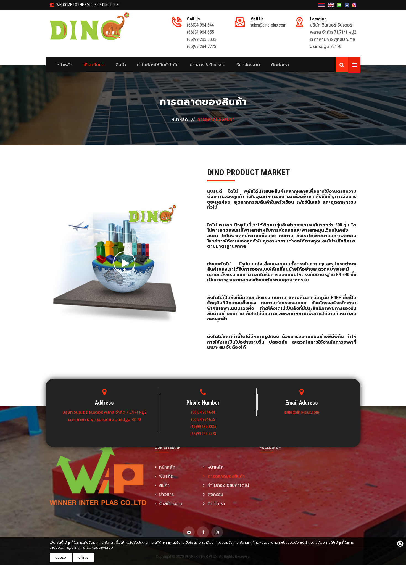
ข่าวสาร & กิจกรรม (207, 64)
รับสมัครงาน (248, 64)
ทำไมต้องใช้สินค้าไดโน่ (158, 64)
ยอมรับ (60, 557)
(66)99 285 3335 (201, 39)
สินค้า (121, 64)
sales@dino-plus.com (268, 25)
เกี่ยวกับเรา (94, 64)
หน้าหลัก (64, 64)
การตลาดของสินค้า (226, 476)
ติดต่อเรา (280, 64)
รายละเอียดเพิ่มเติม (98, 547)
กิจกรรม (215, 494)
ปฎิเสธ (83, 557)
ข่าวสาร (166, 494)
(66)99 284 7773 (201, 46)
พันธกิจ (166, 476)
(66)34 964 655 (200, 32)
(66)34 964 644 (200, 25)
